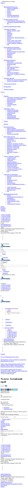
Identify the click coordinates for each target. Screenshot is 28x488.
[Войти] (1, 294)
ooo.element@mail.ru (6, 226)
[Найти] (4, 252)
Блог (2, 428)
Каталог (3, 421)
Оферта (3, 486)
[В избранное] (4, 386)
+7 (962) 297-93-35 (5, 220)
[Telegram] (17, 390)
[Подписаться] (2, 432)
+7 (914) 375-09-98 (5, 214)
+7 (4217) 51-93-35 (5, 217)
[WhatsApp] (12, 390)
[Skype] (15, 390)
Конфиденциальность (6, 482)
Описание (6, 407)
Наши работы (4, 429)
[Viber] (10, 390)
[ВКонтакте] (1, 390)
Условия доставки (5, 425)
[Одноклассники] (4, 390)
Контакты (3, 426)
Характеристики (8, 409)
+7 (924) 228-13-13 (5, 219)
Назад (9, 309)
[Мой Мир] (6, 390)
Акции (2, 422)
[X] (8, 390)
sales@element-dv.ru (6, 224)
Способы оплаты (5, 423)
